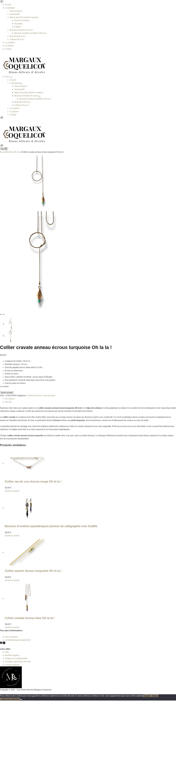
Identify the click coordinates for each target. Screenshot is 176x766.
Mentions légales (12, 655)
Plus (7, 77)
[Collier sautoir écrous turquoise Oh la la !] (27, 552)
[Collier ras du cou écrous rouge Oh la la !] (27, 463)
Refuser (155, 696)
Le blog (13, 115)
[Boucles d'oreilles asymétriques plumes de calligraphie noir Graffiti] (27, 508)
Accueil (13, 80)
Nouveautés (19, 89)
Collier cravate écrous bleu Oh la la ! (30, 618)
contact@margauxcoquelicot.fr (18, 640)
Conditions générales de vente (18, 662)
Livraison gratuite (12, 665)
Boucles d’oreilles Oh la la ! (26, 96)
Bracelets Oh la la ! (22, 102)
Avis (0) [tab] (8, 402)
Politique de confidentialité (16, 658)
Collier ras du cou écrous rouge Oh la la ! (33, 481)
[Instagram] (4, 643)
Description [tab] (9, 399)
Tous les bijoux (20, 86)
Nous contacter (11, 637)
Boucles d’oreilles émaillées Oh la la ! (35, 99)
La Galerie (14, 112)
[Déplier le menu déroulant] (11, 77)
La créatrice (15, 108)
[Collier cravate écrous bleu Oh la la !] (27, 598)
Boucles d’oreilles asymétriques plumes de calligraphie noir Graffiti (51, 526)
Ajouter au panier (7, 392)
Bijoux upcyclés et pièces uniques (28, 92)
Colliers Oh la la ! (21, 105)
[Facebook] (1, 643)
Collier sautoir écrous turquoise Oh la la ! (33, 570)
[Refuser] (21, 699)
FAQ (7, 652)
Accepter (147, 696)
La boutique (15, 83)
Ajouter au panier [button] (12, 491)
